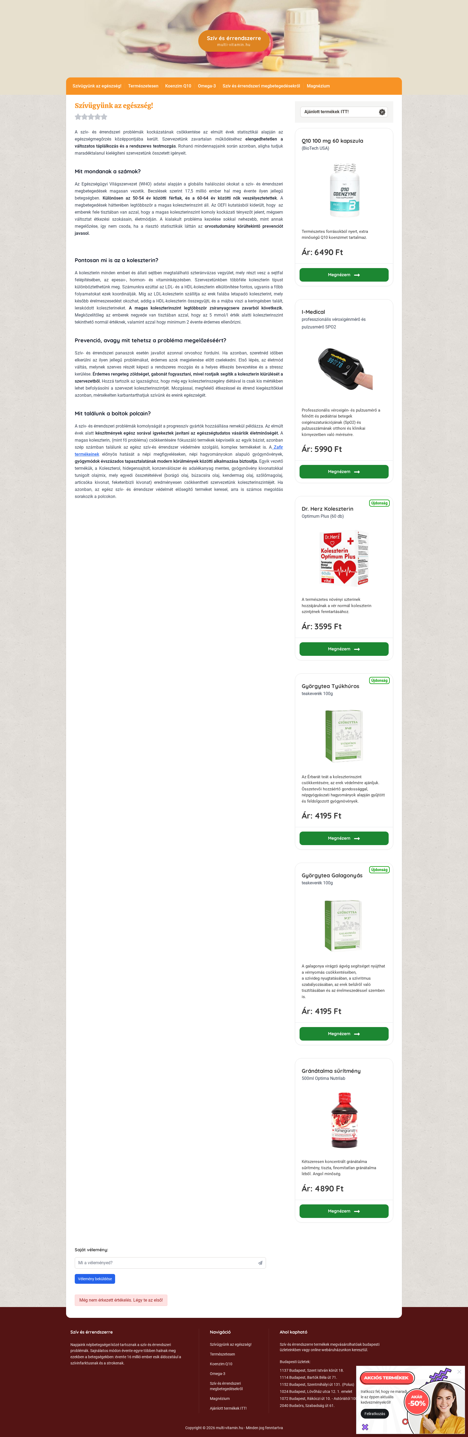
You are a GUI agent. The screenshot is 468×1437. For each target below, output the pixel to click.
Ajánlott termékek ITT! (326, 111)
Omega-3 (207, 86)
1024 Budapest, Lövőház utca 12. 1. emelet (316, 1391)
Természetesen (143, 86)
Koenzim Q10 (178, 86)
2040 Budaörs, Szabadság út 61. (307, 1405)
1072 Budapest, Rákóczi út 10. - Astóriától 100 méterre (325, 1398)
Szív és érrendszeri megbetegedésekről (261, 86)
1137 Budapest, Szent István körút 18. (312, 1370)
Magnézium (318, 86)
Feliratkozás (375, 1414)
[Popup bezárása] (459, 1371)
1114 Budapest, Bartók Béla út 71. (308, 1377)
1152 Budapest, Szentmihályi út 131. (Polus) (317, 1384)
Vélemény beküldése (95, 1279)
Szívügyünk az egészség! (97, 86)
